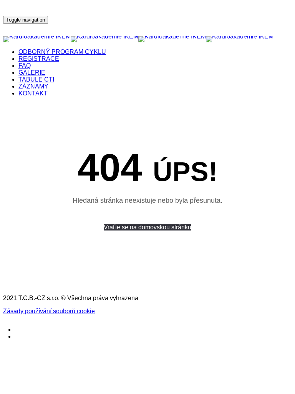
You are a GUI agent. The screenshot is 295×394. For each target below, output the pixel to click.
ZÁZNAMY (33, 86)
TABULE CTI (36, 79)
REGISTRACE (38, 58)
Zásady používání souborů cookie (49, 311)
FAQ (24, 65)
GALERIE (31, 72)
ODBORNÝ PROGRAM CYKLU (62, 51)
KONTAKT (33, 93)
